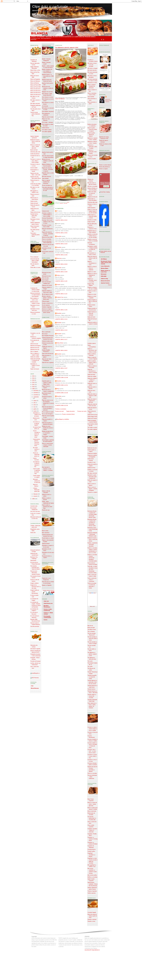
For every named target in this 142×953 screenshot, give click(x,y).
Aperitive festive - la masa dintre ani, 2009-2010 (48, 76)
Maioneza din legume (35, 345)
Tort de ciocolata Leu (47, 185)
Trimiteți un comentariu (60, 409)
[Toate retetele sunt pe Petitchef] (105, 252)
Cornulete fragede (92, 912)
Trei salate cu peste (46, 129)
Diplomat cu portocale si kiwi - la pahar (92, 151)
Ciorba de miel (45, 211)
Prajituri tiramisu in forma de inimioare (92, 313)
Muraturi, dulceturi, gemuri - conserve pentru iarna (47, 298)
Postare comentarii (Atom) (68, 414)
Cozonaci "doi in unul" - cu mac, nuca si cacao (92, 751)
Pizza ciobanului (34, 257)
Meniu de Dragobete (35, 79)
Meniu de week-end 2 (35, 90)
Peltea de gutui (45, 301)
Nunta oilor (33, 532)
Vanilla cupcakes (92, 893)
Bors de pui (44, 333)
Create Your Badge (103, 227)
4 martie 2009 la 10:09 (61, 271)
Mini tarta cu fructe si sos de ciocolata (92, 65)
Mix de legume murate (47, 294)
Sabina (58, 275)
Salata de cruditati (34, 356)
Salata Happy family (92, 416)
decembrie (36, 390)
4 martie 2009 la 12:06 (61, 309)
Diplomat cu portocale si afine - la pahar (92, 146)
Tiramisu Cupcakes (92, 891)
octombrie (35, 394)
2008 (33, 498)
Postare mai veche (81, 411)
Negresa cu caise (92, 271)
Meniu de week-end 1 (35, 88)
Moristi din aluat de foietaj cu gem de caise (92, 258)
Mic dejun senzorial (35, 103)
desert (61, 203)
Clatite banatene (91, 207)
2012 (33, 382)
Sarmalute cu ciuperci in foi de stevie (35, 365)
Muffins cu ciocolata (92, 877)
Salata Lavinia (33, 201)
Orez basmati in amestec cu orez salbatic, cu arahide (47, 469)
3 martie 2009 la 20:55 (61, 232)
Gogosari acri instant (47, 285)
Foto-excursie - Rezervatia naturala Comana (35, 572)
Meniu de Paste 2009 (35, 85)
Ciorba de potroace (34, 153)
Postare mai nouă (59, 411)
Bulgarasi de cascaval (47, 91)
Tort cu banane (91, 631)
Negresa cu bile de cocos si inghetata (92, 268)
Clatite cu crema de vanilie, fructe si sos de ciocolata (92, 211)
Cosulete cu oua (91, 462)
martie (35, 411)
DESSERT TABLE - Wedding (38, 36)
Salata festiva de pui (35, 212)
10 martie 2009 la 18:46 (61, 377)
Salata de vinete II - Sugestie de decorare (92, 400)
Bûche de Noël (91, 627)
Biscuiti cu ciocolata (92, 186)
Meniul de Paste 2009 (47, 237)
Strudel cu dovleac (92, 919)
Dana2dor (59, 236)
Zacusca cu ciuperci (47, 309)
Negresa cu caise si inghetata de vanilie (92, 275)
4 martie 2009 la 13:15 (61, 330)
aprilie (35, 409)
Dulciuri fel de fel (105, 280)
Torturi (65, 203)
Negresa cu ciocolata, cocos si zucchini (92, 280)
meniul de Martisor (60, 98)
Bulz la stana (45, 530)
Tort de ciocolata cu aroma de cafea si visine (36, 434)
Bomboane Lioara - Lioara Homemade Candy (92, 529)
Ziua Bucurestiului (34, 626)
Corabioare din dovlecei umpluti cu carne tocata (34, 289)
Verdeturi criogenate (46, 307)
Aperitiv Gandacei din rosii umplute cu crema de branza (47, 71)
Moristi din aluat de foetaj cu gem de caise (92, 916)
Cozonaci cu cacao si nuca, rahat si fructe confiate (35, 161)
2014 (33, 378)
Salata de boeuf (34, 203)
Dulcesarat (103, 274)
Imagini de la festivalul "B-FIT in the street (35, 586)
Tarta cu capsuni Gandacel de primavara (91, 86)
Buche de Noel (33, 150)
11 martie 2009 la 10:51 (61, 385)
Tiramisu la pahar (92, 158)
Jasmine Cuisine (105, 283)
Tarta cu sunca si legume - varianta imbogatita (92, 489)
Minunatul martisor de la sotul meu (36, 481)
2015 (33, 376)
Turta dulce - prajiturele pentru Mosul (35, 235)
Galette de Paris (91, 467)
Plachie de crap (45, 510)
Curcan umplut (33, 167)
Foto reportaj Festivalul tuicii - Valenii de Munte (35, 567)
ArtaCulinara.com (48, 603)
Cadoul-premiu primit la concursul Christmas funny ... (36, 442)
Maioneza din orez (34, 347)
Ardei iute (46, 601)
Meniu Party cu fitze (35, 70)
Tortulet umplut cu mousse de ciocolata (92, 696)
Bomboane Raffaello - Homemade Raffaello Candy (92, 534)
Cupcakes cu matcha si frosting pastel (92, 839)
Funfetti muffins (91, 851)
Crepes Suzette (91, 221)
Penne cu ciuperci (103, 168)
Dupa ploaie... (33, 560)
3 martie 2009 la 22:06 (61, 254)
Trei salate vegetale (46, 131)
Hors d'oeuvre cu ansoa (47, 97)
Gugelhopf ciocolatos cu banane (91, 855)
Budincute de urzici (92, 448)
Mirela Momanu (35, 688)
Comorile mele (33, 506)
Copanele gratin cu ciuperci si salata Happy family (46, 382)
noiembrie (35, 392)
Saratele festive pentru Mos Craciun (34, 215)
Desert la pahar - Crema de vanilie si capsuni (92, 129)
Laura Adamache (105, 266)
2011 (33, 384)
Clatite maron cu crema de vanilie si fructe (92, 216)
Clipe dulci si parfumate (50, 6)
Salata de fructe (91, 317)
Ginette (58, 284)
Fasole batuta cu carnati (47, 538)
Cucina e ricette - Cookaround (48, 610)
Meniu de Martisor (34, 83)
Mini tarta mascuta (46, 176)
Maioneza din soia (34, 349)
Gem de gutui (45, 280)
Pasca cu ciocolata (46, 239)
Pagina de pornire (70, 411)
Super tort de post (34, 369)
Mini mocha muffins (92, 875)
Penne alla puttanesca (104, 166)
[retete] (34, 677)
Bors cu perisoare (46, 331)
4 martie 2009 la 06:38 (61, 264)
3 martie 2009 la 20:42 (61, 220)
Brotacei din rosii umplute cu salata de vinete (47, 88)
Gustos (45, 619)
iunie (34, 404)
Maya (58, 388)
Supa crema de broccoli (47, 353)
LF (57, 211)
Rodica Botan (60, 343)
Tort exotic (90, 661)
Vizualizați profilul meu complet (108, 100)
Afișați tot (110, 284)
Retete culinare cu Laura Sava (105, 271)
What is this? (92, 606)
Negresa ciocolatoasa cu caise (92, 263)
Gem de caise (45, 278)
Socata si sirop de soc (47, 303)
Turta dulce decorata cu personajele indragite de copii (47, 189)
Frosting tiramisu (92, 849)
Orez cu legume (34, 351)
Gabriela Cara (60, 297)
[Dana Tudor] (104, 225)
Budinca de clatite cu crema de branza (92, 193)
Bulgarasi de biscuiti (92, 196)
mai (34, 406)
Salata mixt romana (92, 418)
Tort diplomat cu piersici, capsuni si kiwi (66, 47)
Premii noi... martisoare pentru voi (36, 454)
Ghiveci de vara (34, 343)
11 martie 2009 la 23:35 (61, 405)
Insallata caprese (92, 343)
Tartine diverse (45, 127)
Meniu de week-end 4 (35, 94)
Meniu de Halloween (35, 81)
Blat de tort (90, 625)
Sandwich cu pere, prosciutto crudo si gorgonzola (92, 476)
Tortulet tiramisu (91, 689)
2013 (33, 380)
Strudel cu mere (91, 921)
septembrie (36, 396)
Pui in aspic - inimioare (47, 122)
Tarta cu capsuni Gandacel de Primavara (46, 182)
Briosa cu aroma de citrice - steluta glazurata (35, 146)
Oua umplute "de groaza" (48, 111)
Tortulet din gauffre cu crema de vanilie (92, 677)
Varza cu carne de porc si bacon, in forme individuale (47, 445)
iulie (34, 402)
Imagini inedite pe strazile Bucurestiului (34, 591)
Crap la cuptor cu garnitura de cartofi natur (47, 506)
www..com (92, 592)
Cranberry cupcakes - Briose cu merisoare (92, 830)
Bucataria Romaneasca (47, 606)
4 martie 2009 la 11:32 (61, 293)
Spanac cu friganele (46, 585)
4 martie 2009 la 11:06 (61, 281)
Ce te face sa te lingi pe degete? (36, 423)
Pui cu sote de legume (47, 413)
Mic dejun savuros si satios (36, 449)
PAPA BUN (103, 276)
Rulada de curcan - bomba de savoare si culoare (47, 428)
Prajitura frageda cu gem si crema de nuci (92, 301)
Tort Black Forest (92, 629)
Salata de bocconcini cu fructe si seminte (92, 371)
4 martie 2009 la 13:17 (61, 339)
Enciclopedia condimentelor (47, 617)
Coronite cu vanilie (92, 219)
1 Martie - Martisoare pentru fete (36, 490)
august (35, 400)
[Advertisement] (71, 929)
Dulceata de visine (46, 276)
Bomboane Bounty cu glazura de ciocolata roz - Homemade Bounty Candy (92, 522)
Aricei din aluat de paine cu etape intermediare (34, 260)
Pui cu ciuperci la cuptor (47, 411)
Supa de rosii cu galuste (47, 362)
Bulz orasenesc (45, 532)
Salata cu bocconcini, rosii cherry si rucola (92, 350)
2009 (33, 388)
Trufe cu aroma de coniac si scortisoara (92, 580)
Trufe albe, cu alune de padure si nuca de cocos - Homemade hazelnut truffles (92, 569)
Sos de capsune (46, 305)
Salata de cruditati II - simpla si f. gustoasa (92, 380)
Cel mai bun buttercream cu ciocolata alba (92, 818)
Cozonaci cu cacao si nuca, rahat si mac (92, 756)
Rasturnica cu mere (92, 82)
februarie (35, 494)
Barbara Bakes (104, 268)
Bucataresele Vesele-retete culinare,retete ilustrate (106, 262)
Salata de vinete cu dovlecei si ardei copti (92, 395)
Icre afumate (45, 106)
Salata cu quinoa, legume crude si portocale (92, 362)
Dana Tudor (101, 203)
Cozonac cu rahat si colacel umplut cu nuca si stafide (47, 214)
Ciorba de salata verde (47, 341)
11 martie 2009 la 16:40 (61, 392)
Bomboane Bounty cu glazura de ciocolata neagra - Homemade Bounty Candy (92, 514)
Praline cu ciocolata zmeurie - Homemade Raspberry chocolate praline (92, 558)
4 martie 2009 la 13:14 (61, 319)
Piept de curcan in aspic (47, 117)
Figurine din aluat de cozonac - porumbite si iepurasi (47, 169)
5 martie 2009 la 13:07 (61, 368)
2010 (33, 386)
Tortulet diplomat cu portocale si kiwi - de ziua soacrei (92, 682)
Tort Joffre (90, 666)
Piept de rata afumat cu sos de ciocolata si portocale (47, 408)
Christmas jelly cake (35, 151)
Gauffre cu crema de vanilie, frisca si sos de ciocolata (92, 236)
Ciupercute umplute (92, 453)
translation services (106, 47)
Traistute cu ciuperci (92, 492)
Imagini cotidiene (34, 583)
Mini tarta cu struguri (92, 68)
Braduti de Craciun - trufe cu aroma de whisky (35, 141)
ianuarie (35, 496)
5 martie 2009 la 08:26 (61, 350)
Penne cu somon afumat (105, 165)
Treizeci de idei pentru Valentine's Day (35, 114)
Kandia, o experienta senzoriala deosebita (92, 544)
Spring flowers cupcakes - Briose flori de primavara (92, 884)
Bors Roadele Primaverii (47, 335)
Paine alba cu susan (35, 267)
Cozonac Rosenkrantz (47, 218)
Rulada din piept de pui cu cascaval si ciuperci (47, 433)
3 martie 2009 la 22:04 (61, 243)
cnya (32, 685)
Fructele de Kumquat (35, 661)
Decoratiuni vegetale (35, 648)
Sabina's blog (104, 278)
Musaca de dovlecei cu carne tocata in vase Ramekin (35, 295)
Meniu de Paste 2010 (35, 86)
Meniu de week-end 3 (35, 92)
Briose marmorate (92, 811)
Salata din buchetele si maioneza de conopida (35, 360)
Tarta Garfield (45, 178)
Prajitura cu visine (92, 294)
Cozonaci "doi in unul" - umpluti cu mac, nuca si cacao (47, 221)
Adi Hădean (104, 259)
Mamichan (59, 258)
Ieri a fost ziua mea (35, 511)
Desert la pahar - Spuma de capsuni (91, 134)
